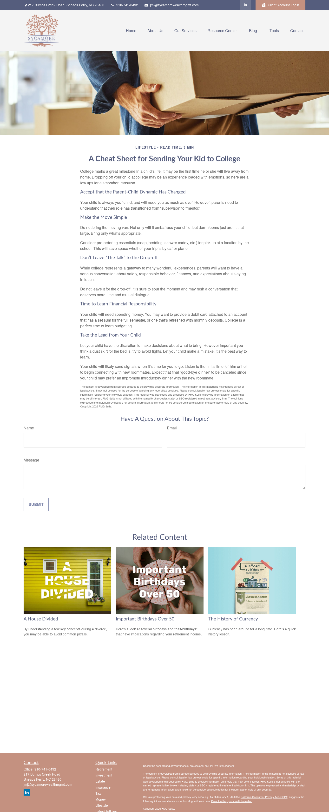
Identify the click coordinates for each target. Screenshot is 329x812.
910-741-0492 (127, 4)
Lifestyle (101, 805)
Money (100, 799)
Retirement (103, 769)
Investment (103, 775)
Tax (98, 793)
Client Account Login (283, 4)
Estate (100, 781)
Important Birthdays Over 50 (145, 619)
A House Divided (41, 619)
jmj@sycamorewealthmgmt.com (174, 4)
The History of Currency (233, 619)
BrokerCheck (227, 766)
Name (29, 428)
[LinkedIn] (245, 5)
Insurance (103, 787)
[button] (131, 30)
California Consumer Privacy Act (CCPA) (264, 797)
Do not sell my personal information (231, 801)
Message (31, 460)
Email (172, 428)
